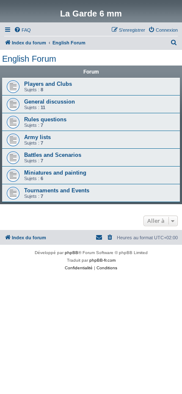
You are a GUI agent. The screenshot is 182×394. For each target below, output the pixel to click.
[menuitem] (22, 30)
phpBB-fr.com (102, 260)
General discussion (49, 101)
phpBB (71, 252)
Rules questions (45, 119)
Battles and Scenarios (52, 155)
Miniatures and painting (55, 173)
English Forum (29, 58)
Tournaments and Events (56, 190)
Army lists (37, 137)
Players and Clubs (48, 84)
